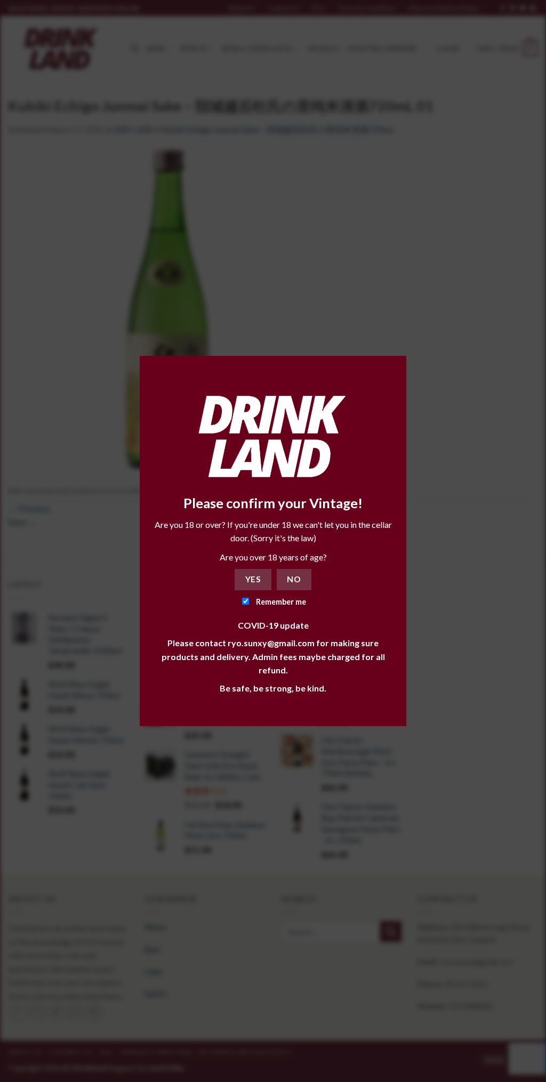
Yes (253, 579)
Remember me (280, 601)
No (294, 579)
